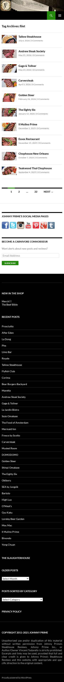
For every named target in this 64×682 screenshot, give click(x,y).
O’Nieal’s (7, 506)
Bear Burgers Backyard (14, 384)
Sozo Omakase (10, 416)
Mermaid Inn (9, 429)
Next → (48, 191)
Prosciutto (8, 326)
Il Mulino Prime (27, 124)
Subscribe (10, 263)
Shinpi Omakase (10, 467)
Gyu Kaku (7, 512)
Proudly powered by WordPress (16, 677)
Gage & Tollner (27, 65)
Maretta (6, 390)
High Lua (7, 499)
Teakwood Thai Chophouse (35, 168)
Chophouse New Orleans (33, 153)
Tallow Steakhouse (29, 36)
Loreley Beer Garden (13, 518)
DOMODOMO (10, 454)
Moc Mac (7, 525)
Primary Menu (59, 15)
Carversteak (25, 80)
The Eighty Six (27, 109)
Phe (4, 345)
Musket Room (9, 448)
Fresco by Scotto (11, 435)
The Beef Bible (10, 304)
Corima (6, 377)
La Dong (6, 339)
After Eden (8, 332)
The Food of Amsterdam (15, 422)
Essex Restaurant (29, 139)
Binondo (6, 538)
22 (35, 191)
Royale (5, 358)
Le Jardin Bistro (10, 409)
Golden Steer (26, 95)
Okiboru (6, 480)
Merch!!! (7, 301)
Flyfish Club (8, 371)
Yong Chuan (8, 544)
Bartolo (6, 493)
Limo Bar (7, 351)
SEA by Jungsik (10, 486)
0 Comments (37, 40)
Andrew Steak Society (31, 51)
